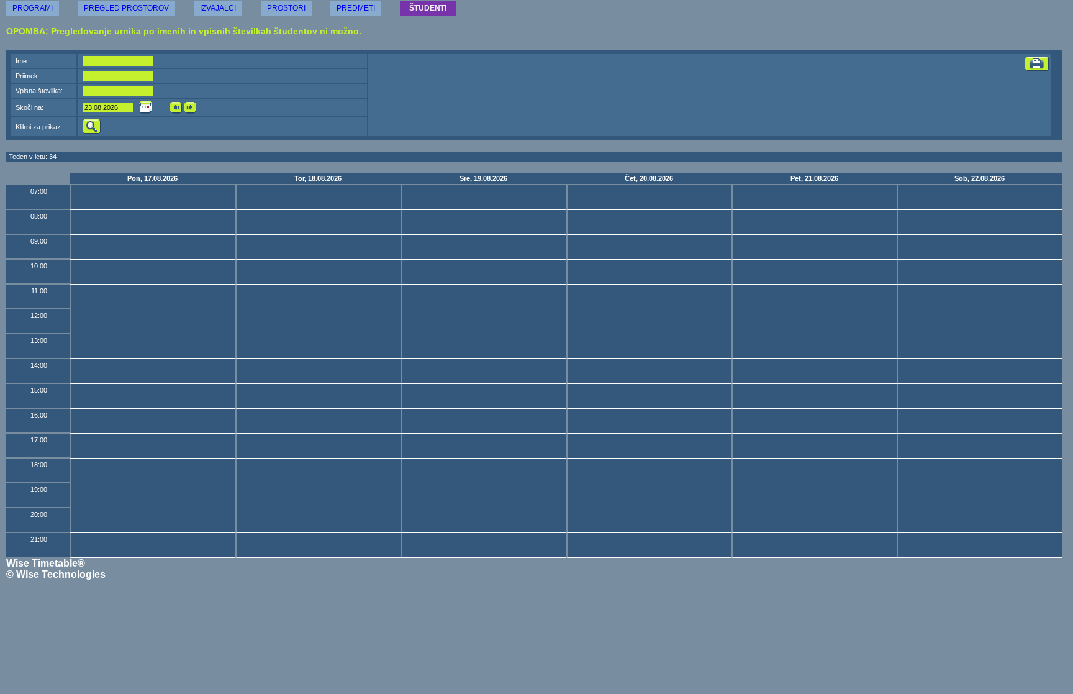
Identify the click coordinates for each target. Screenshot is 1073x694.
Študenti (427, 8)
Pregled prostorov (126, 8)
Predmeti (356, 8)
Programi (32, 8)
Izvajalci (218, 8)
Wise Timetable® (45, 563)
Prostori (286, 8)
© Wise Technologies (56, 574)
